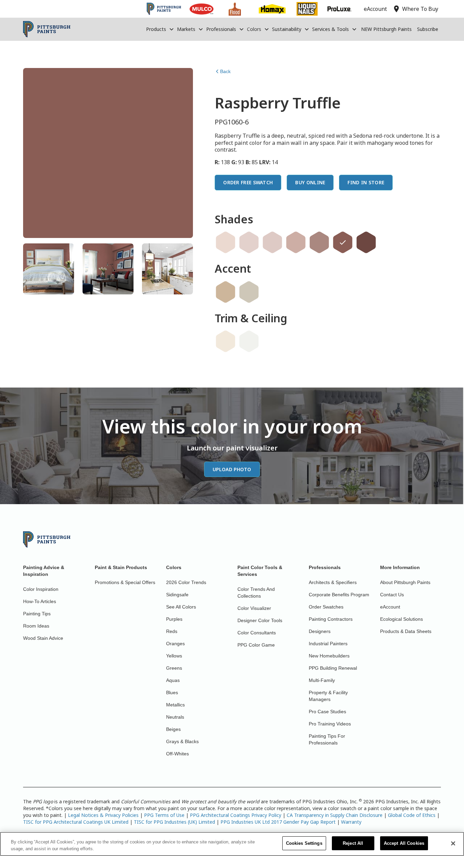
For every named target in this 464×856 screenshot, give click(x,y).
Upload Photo (232, 469)
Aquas (173, 680)
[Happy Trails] (225, 292)
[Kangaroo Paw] (272, 242)
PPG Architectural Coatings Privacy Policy (235, 815)
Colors (254, 29)
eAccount (390, 607)
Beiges (173, 729)
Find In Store (365, 182)
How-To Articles (39, 601)
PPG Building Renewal (333, 668)
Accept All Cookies (404, 843)
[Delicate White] (249, 341)
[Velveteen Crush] (296, 242)
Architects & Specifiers (333, 582)
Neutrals (175, 717)
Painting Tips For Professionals (327, 739)
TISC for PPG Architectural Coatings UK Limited (75, 822)
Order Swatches (326, 607)
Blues (172, 692)
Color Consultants (256, 632)
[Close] (453, 843)
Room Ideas (36, 626)
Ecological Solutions (401, 619)
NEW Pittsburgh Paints (386, 29)
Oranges (175, 643)
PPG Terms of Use (164, 815)
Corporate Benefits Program (339, 594)
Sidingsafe (177, 594)
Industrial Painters (328, 643)
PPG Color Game (256, 645)
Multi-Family (322, 680)
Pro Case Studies (327, 711)
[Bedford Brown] (319, 242)
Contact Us (392, 594)
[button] (160, 29)
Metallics (175, 704)
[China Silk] (249, 242)
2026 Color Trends (186, 582)
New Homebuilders (329, 655)
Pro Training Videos (330, 723)
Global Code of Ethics (411, 815)
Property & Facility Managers (328, 696)
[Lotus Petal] (225, 341)
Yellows (174, 655)
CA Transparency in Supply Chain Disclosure (334, 815)
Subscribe (427, 29)
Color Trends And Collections (256, 592)
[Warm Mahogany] (366, 242)
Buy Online (310, 182)
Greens (174, 668)
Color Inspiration (40, 589)
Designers (320, 631)
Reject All (353, 843)
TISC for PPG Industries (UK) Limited (174, 822)
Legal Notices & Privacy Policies (103, 815)
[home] (46, 29)
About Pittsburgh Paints (405, 582)
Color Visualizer (254, 608)
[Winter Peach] (225, 242)
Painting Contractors (331, 619)
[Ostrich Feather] (249, 292)
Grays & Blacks (182, 741)
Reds (171, 631)
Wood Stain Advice (43, 638)
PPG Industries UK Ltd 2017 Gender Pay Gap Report (278, 822)
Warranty (351, 822)
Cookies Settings (304, 843)
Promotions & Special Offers (125, 582)
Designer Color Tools (259, 620)
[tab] (48, 268)
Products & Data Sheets (405, 631)
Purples (174, 619)
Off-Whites (177, 753)
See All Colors (181, 607)
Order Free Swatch (248, 182)
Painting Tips (37, 613)
